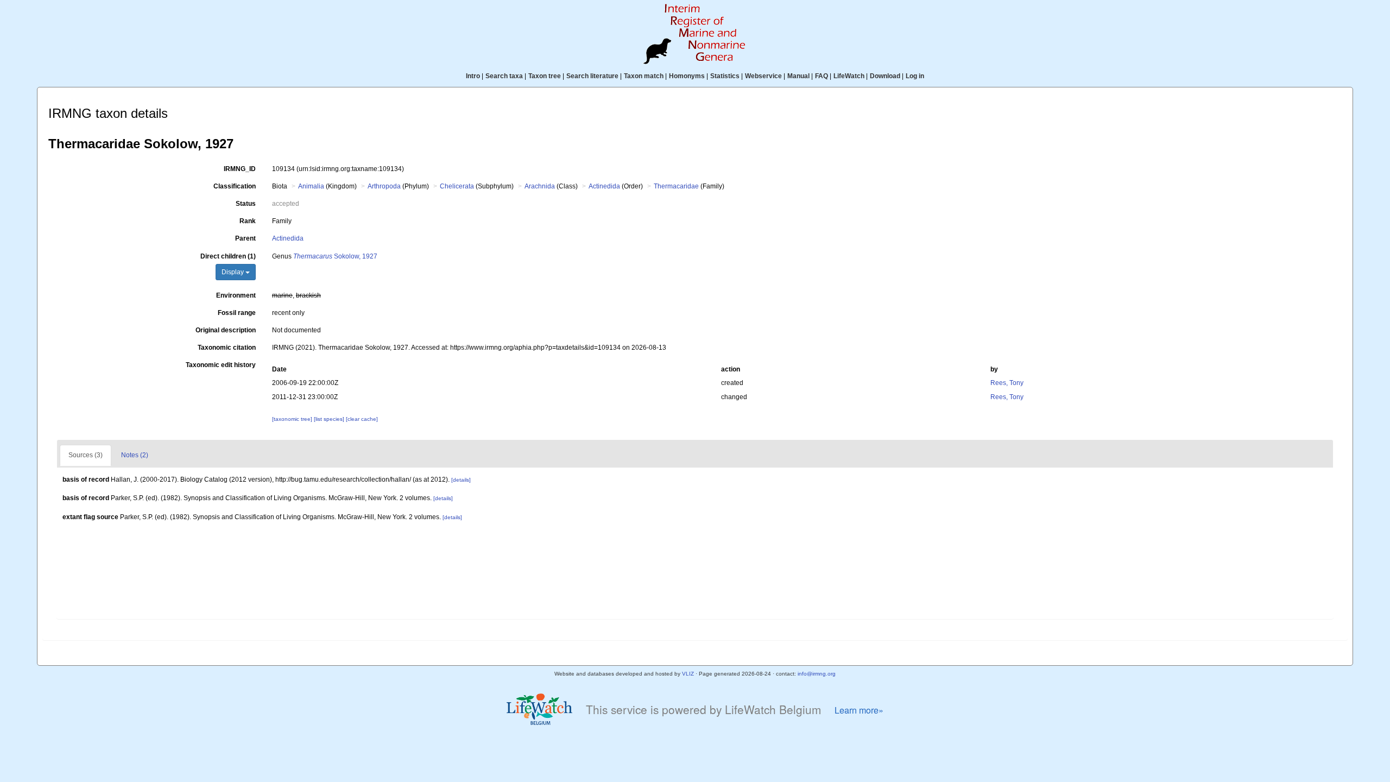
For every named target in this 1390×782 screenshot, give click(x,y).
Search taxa (504, 76)
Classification (234, 186)
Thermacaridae (676, 186)
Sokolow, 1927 (335, 256)
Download (885, 76)
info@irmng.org (817, 674)
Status (246, 203)
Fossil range (237, 313)
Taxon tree (544, 76)
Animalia (311, 186)
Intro (473, 76)
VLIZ (688, 674)
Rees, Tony (1006, 383)
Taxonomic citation (227, 347)
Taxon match (644, 76)
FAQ (821, 76)
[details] (461, 480)
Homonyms (687, 76)
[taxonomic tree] (293, 419)
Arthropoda (384, 186)
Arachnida (540, 186)
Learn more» (859, 710)
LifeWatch (848, 76)
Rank (247, 221)
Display (233, 272)
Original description (225, 330)
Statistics (725, 76)
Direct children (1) (228, 256)
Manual (798, 76)
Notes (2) (134, 455)
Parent (245, 238)
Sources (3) (85, 455)
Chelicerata (457, 186)
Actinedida (604, 186)
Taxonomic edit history (221, 365)
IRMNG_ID (240, 169)
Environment (236, 295)
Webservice (763, 76)
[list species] (330, 419)
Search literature (592, 76)
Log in (915, 76)
